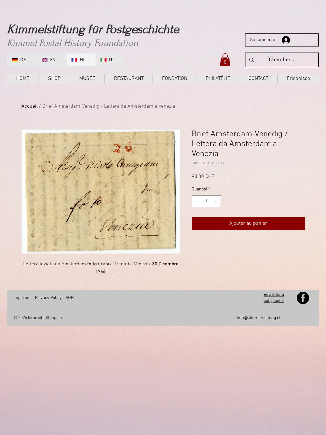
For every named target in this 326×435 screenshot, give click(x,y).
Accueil (29, 106)
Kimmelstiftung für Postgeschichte (93, 29)
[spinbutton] (206, 201)
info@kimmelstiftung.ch (259, 318)
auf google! (274, 300)
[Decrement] (197, 201)
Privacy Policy (48, 298)
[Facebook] (303, 298)
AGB (70, 298)
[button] (225, 59)
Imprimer (22, 298)
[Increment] (216, 201)
